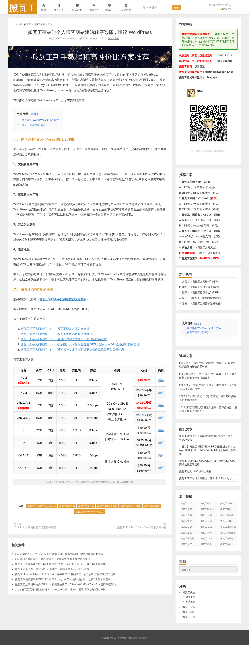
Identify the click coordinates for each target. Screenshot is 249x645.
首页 (43, 9)
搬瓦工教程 (39, 24)
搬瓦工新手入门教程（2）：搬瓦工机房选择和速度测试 (56, 334)
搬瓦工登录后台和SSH (205, 292)
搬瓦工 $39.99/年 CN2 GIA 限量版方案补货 (141, 527)
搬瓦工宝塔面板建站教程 (206, 303)
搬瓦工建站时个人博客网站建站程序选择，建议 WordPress (90, 31)
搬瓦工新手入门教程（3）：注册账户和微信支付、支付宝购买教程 (64, 339)
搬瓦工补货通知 (228, 526)
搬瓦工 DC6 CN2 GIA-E (206, 521)
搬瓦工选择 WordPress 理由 (89, 511)
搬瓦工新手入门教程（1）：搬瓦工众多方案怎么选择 (55, 328)
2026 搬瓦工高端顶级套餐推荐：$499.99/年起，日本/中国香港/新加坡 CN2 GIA (60, 589)
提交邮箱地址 (225, 61)
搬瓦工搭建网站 (151, 506)
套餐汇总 (190, 596)
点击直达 (199, 66)
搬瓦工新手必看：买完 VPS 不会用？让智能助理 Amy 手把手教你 (52, 569)
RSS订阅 (226, 9)
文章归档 (132, 637)
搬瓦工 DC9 (206, 538)
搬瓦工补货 (225, 509)
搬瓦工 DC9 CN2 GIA (206, 527)
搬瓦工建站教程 (228, 538)
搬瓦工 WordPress (47, 506)
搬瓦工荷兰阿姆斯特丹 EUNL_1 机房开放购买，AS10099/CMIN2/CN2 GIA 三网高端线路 (65, 584)
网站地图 (122, 637)
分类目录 (126, 9)
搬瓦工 (22, 7)
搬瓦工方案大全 (206, 247)
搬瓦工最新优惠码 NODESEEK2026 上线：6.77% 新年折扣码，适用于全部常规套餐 (63, 579)
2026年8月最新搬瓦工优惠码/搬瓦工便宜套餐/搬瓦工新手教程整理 (52, 559)
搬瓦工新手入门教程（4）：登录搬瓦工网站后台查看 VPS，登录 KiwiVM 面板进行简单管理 (80, 344)
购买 (161, 380)
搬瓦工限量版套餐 (228, 533)
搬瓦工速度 (186, 532)
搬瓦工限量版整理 (210, 253)
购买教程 (77, 9)
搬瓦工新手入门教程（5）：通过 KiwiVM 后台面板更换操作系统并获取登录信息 (72, 349)
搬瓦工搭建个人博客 (107, 506)
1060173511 (224, 55)
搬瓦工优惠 (186, 509)
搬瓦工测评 (186, 520)
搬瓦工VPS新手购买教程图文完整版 (63, 299)
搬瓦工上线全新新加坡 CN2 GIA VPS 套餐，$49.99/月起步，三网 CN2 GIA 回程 (60, 564)
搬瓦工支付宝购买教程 (205, 287)
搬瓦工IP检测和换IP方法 (206, 298)
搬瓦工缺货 (225, 544)
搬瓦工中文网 (215, 4)
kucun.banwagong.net (219, 71)
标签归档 (143, 637)
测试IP (109, 9)
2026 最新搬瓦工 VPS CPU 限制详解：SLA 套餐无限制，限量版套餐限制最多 (59, 553)
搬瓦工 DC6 (186, 526)
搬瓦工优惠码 (227, 514)
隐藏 (33, 114)
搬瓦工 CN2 (226, 520)
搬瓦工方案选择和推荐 (205, 281)
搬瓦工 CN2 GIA (226, 504)
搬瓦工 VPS (186, 544)
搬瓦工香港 (186, 514)
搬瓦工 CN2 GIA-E (206, 515)
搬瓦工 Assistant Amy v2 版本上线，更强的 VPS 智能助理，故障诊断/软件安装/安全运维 (65, 574)
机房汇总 (190, 601)
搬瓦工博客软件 (86, 506)
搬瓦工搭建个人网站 (130, 506)
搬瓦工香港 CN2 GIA (206, 545)
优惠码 (94, 9)
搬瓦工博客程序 (67, 506)
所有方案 (58, 9)
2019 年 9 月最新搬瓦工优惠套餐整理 (34, 527)
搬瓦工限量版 (207, 509)
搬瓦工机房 (206, 532)
